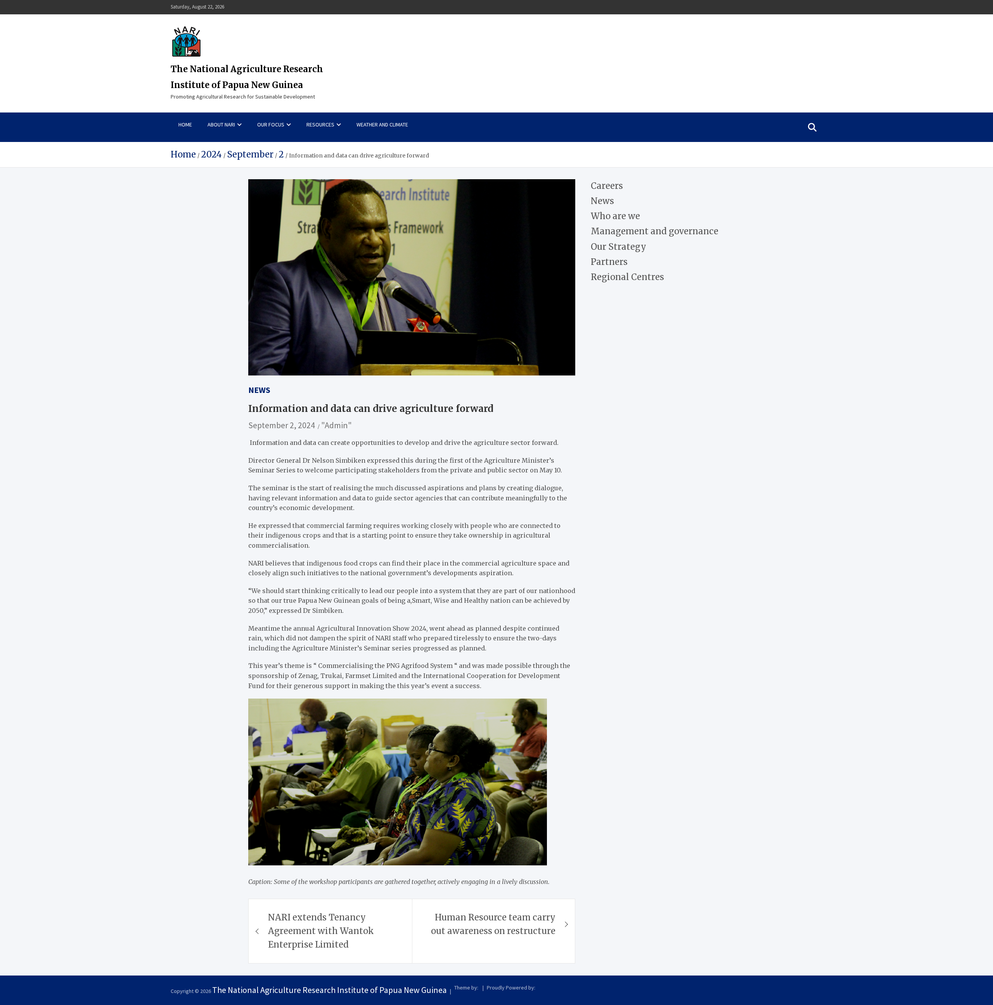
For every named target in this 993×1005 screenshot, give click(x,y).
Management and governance (654, 231)
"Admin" (336, 425)
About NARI (221, 124)
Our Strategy (618, 246)
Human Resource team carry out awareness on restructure (493, 924)
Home (185, 124)
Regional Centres (627, 277)
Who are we (615, 216)
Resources (320, 124)
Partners (609, 261)
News (259, 389)
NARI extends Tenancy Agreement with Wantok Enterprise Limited (321, 931)
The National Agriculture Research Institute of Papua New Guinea (329, 989)
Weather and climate (382, 124)
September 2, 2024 (281, 425)
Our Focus (270, 124)
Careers (607, 185)
